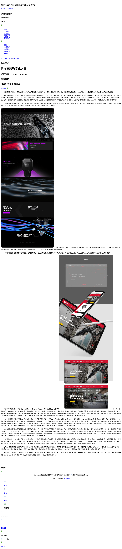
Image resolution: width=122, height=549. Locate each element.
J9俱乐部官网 (8, 58)
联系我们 (7, 38)
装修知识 (7, 34)
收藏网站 (10, 8)
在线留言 (3, 528)
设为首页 (4, 8)
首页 (5, 29)
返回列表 (3, 88)
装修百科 (7, 36)
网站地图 (67, 478)
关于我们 (7, 31)
